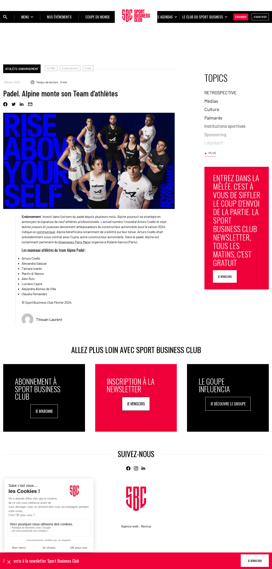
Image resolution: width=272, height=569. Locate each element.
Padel (88, 68)
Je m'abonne (44, 411)
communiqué (46, 232)
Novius (146, 526)
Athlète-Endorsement (21, 69)
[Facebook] (5, 104)
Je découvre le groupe (228, 403)
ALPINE (51, 68)
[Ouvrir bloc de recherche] (5, 17)
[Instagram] (136, 468)
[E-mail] (30, 104)
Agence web (129, 526)
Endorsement (70, 68)
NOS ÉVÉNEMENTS (59, 16)
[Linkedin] (22, 104)
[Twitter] (13, 104)
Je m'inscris (225, 276)
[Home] (136, 498)
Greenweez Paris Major (74, 242)
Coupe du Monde (97, 16)
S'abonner (240, 17)
